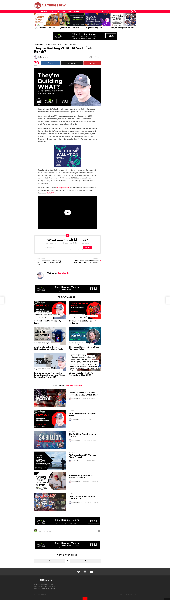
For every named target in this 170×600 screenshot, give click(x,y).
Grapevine (73, 364)
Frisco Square (94, 363)
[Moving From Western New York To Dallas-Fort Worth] (123, 19)
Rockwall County (92, 366)
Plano (77, 366)
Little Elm (84, 364)
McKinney (91, 364)
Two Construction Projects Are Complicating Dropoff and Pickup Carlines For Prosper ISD (49, 375)
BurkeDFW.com (52, 193)
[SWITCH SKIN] (132, 11)
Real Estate (56, 316)
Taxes (46, 317)
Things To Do (54, 11)
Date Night (82, 357)
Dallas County (48, 314)
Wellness (57, 344)
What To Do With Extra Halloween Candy (94, 28)
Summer (72, 368)
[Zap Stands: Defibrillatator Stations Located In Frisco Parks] (50, 336)
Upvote (49, 561)
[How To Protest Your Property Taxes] (50, 310)
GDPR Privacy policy (130, 594)
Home (37, 11)
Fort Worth (73, 363)
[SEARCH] (135, 11)
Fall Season (73, 316)
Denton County (57, 314)
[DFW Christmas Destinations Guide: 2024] (50, 502)
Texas (51, 317)
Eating (63, 11)
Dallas (92, 356)
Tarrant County (39, 317)
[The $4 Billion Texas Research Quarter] (50, 440)
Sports (52, 344)
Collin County (38, 314)
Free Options (86, 316)
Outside (76, 317)
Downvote (85, 561)
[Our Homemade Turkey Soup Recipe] (47, 19)
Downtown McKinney (76, 361)
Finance (44, 316)
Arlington (72, 356)
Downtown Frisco (86, 359)
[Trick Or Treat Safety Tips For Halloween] (85, 310)
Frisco (36, 344)
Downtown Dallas (75, 359)
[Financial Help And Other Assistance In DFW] (50, 481)
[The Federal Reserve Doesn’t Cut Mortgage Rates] (85, 336)
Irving (78, 364)
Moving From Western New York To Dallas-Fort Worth (122, 28)
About (43, 11)
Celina (78, 356)
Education (37, 316)
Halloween (94, 316)
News (70, 11)
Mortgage (78, 344)
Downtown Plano (88, 361)
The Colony (93, 368)
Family (79, 316)
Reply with (99, 531)
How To (50, 316)
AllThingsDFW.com (62, 188)
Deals (76, 11)
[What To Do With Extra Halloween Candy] (97, 19)
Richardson (83, 366)
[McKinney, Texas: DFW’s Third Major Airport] (50, 461)
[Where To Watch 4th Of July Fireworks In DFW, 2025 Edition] (50, 398)
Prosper (56, 370)
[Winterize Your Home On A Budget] (72, 19)
